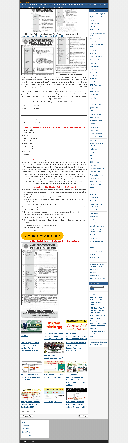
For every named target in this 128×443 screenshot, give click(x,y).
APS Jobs (93, 50)
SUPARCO (93, 254)
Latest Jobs (24, 4)
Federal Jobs (35, 36)
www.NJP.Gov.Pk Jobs (97, 279)
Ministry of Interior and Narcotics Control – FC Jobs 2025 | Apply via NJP (76, 404)
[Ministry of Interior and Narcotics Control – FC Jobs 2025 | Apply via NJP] (76, 394)
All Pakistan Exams (96, 30)
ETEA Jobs (93, 78)
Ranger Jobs (94, 213)
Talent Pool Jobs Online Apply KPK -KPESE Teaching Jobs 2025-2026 (53, 336)
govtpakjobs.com (25, 2)
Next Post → (83, 416)
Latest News (94, 130)
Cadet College (94, 66)
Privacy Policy (26, 435)
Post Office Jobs (95, 185)
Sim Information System (98, 226)
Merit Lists (93, 140)
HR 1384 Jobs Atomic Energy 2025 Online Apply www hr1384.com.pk (31, 377)
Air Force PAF (94, 23)
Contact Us (25, 425)
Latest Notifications (96, 133)
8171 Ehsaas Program (97, 14)
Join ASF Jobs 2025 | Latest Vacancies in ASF (98, 333)
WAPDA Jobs (94, 275)
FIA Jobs (93, 98)
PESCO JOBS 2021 (96, 181)
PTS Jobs (93, 194)
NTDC (92, 155)
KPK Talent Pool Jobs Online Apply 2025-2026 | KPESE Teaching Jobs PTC (76, 336)
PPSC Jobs (93, 188)
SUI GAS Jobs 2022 (96, 251)
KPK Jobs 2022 (58, 36)
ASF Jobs (93, 53)
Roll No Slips (88, 4)
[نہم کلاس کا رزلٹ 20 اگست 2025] (54, 394)
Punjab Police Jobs (96, 201)
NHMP (92, 152)
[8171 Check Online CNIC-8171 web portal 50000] (54, 367)
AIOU (92, 20)
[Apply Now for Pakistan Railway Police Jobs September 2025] (31, 394)
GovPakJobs (60, 7)
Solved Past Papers (96, 241)
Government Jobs (46, 36)
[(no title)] (31, 327)
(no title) (24, 336)
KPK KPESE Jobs (96, 121)
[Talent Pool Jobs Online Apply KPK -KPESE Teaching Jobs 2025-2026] (54, 326)
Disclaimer (25, 429)
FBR (91, 88)
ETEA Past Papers (96, 85)
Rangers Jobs (94, 216)
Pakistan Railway (95, 178)
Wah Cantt (93, 272)
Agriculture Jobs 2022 (97, 17)
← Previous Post (26, 416)
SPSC (92, 245)
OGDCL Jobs (94, 162)
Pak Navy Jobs (95, 172)
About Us (25, 422)
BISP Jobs (93, 63)
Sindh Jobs (93, 235)
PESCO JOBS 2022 (33, 4)
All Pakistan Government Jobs (76, 4)
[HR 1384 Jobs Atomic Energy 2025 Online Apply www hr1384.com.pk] (31, 367)
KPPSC (92, 124)
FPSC (92, 101)
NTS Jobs (93, 159)
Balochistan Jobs (95, 60)
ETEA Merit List (95, 82)
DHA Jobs (93, 69)
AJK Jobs (93, 27)
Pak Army (23, 7)
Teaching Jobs (102, 4)
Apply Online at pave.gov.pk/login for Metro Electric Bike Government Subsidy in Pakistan (75, 380)
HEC (91, 111)
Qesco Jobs (94, 210)
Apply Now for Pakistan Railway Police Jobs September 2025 (30, 404)
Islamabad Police (95, 114)
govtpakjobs (94, 108)
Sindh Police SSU (95, 238)
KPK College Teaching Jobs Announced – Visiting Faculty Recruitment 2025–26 (98, 323)
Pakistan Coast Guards (97, 175)
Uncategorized (94, 261)
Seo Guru (25, 36)
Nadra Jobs (94, 149)
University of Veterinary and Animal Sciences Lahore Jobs (97, 266)
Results (95, 4)
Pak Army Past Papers (97, 168)
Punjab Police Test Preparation (47, 4)
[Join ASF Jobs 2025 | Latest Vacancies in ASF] (54, 348)
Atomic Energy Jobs (62, 4)
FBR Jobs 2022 (95, 91)
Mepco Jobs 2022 (96, 137)
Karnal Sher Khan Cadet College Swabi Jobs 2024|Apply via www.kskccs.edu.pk (49, 34)
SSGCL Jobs (94, 248)
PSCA (92, 191)
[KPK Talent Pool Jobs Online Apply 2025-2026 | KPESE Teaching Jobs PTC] (76, 326)
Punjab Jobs (94, 198)
